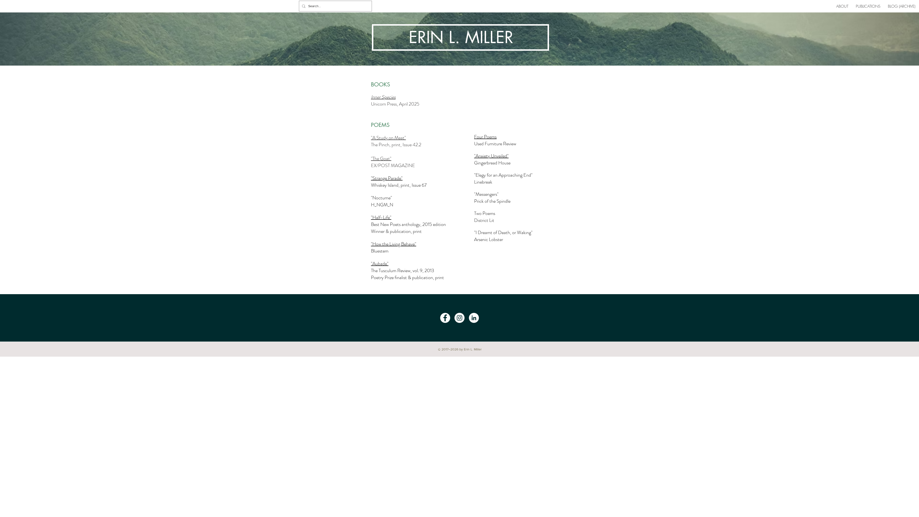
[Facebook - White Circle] (445, 318)
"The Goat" (381, 158)
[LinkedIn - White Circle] (474, 318)
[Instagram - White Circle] (459, 318)
